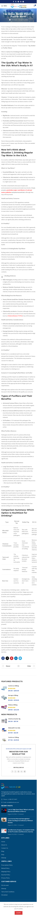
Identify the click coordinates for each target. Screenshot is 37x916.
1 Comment (20, 814)
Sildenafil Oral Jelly (14, 728)
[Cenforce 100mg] (4, 688)
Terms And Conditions (7, 891)
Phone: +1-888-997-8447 (10, 799)
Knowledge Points (24, 10)
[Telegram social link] (23, 1)
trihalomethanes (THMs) (15, 316)
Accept (18, 912)
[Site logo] (18, 5)
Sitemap (3, 857)
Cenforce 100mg (13, 686)
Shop (2, 854)
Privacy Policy (5, 878)
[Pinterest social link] (18, 1)
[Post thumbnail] (3, 812)
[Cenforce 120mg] (4, 739)
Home (3, 841)
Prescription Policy (7, 865)
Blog (2, 851)
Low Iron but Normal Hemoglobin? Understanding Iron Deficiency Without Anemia (20, 820)
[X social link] (16, 1)
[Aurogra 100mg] (4, 697)
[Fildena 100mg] (4, 707)
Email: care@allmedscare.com (11, 802)
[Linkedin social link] (21, 1)
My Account (5, 885)
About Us (4, 845)
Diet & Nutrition (12, 10)
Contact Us (4, 848)
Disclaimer (4, 895)
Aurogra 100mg (13, 695)
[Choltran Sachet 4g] (4, 721)
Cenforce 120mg (13, 737)
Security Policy (5, 874)
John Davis (14, 20)
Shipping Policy (5, 871)
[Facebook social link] (13, 1)
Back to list (18, 666)
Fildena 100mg (12, 705)
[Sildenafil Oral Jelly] (4, 730)
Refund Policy (5, 868)
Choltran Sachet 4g (14, 719)
